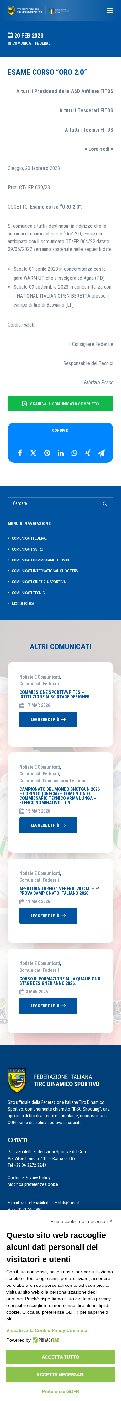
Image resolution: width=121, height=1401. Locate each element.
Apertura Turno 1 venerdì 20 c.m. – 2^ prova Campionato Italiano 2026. (59, 891)
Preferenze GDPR (60, 1391)
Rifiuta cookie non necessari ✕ (81, 1221)
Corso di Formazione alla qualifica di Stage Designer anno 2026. (60, 981)
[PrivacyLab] (45, 1340)
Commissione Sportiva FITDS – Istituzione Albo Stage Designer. (55, 694)
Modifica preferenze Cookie (33, 1184)
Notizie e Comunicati (39, 676)
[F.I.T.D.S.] (38, 10)
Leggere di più (45, 719)
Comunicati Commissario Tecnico (52, 780)
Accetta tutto (60, 1357)
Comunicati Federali (31, 43)
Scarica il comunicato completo (64, 403)
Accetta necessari (60, 1374)
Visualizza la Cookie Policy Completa (46, 1330)
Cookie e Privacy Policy (29, 1177)
